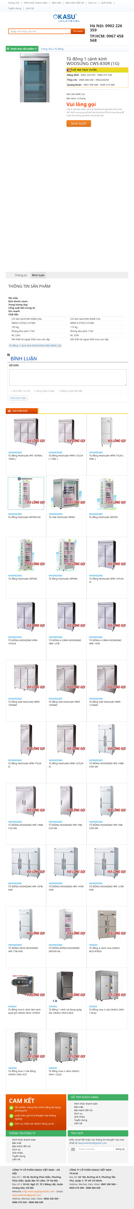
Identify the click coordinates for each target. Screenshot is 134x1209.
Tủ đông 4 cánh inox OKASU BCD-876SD (104, 949)
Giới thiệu (106, 2)
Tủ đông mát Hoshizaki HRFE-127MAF (105, 703)
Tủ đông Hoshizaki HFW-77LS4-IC (25, 765)
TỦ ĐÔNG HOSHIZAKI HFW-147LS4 (23, 642)
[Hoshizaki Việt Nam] (67, 17)
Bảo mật (56, 2)
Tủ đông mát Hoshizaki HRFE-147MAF (65, 703)
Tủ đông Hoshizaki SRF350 (103, 517)
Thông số (21, 275)
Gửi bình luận (18, 397)
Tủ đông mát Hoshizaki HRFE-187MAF (24, 703)
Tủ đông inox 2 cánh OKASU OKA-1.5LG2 (64, 1073)
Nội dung (14, 365)
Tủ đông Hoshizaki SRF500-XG (24, 517)
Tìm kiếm (78, 31)
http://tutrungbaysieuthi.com (38, 1191)
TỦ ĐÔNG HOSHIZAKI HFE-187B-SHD (25, 888)
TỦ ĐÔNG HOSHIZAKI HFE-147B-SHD (66, 888)
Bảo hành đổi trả (75, 2)
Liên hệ (30, 8)
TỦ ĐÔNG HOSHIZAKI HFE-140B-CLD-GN (25, 826)
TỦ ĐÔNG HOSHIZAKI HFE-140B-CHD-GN (106, 765)
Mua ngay (78, 123)
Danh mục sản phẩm (22, 48)
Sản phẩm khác (20, 411)
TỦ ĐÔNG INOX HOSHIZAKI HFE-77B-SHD (23, 949)
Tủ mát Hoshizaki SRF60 (62, 517)
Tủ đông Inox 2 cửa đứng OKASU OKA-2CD (22, 1073)
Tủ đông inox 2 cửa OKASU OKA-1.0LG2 (106, 1011)
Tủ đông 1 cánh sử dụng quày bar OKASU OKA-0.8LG (65, 1011)
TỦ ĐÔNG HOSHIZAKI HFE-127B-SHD (106, 888)
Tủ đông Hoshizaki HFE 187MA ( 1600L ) (25, 457)
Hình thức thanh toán (35, 2)
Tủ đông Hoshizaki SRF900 (63, 578)
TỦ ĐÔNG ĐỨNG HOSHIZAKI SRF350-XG (64, 949)
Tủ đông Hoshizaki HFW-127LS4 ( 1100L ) (66, 457)
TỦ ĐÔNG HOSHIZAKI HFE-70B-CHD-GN (106, 826)
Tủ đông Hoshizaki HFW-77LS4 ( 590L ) (106, 457)
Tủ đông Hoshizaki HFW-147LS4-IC (106, 580)
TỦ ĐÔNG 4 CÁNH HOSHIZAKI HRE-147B (105, 642)
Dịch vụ (92, 2)
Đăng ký (120, 1149)
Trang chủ (13, 2)
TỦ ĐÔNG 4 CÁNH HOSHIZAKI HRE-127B (65, 642)
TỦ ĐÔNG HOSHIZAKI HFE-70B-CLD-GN (66, 826)
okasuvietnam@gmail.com (92, 1142)
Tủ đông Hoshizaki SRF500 (22, 578)
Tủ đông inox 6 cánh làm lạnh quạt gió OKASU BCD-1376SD (24, 1011)
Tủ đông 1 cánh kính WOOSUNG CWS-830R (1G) (35, 345)
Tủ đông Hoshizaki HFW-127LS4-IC (66, 765)
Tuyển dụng (14, 8)
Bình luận (38, 275)
